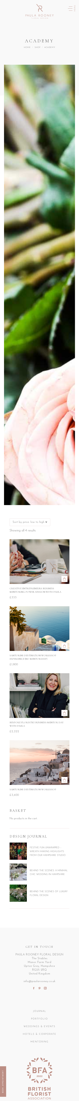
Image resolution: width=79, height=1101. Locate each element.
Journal (39, 1011)
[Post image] (18, 851)
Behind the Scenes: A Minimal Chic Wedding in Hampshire (49, 872)
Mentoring (39, 1042)
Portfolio (39, 1019)
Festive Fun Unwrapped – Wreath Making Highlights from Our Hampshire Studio (48, 851)
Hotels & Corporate (39, 1034)
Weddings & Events (39, 1026)
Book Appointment (3, 1081)
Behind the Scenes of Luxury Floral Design (48, 893)
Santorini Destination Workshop (33, 789)
